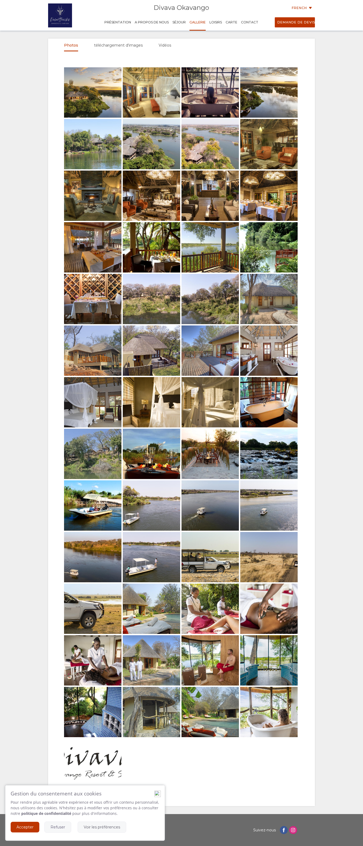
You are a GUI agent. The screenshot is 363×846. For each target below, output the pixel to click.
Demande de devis (296, 22)
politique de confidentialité (46, 813)
